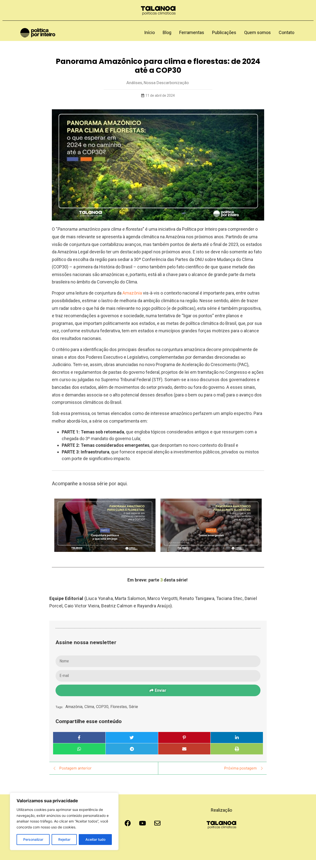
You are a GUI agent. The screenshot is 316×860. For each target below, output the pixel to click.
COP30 (102, 706)
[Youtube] (142, 823)
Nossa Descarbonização (166, 82)
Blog (167, 32)
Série (133, 706)
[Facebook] (127, 823)
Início (149, 32)
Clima (89, 706)
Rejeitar (64, 839)
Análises (134, 82)
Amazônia (132, 293)
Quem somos (257, 32)
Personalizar (33, 839)
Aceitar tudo (95, 839)
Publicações (224, 32)
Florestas (119, 706)
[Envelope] (157, 823)
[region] (64, 821)
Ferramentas (191, 32)
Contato (286, 32)
